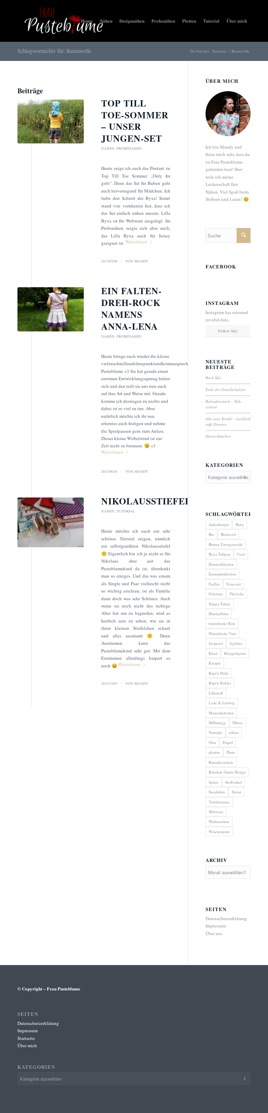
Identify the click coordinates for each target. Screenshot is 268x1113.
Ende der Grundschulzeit (225, 389)
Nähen (107, 148)
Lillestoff (216, 693)
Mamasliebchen (221, 712)
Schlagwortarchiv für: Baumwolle (54, 50)
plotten (214, 752)
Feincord (233, 584)
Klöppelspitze (235, 653)
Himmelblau (219, 613)
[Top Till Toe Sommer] (50, 122)
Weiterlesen (136, 241)
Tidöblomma (219, 802)
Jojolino (236, 643)
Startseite (219, 51)
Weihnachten (219, 821)
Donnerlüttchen (218, 436)
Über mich (27, 1045)
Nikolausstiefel (146, 501)
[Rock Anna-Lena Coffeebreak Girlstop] (50, 309)
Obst (212, 742)
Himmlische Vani (222, 633)
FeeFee (214, 584)
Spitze (213, 782)
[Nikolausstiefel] (50, 522)
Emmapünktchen (222, 574)
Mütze (237, 722)
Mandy (141, 261)
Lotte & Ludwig (222, 702)
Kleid (213, 653)
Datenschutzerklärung (226, 918)
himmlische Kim (222, 623)
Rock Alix (213, 377)
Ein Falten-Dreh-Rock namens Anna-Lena (131, 308)
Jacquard (216, 643)
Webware (216, 811)
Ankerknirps (219, 524)
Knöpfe (215, 663)
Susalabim (217, 791)
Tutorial (126, 511)
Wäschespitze (219, 831)
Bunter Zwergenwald (226, 544)
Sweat (236, 791)
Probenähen (129, 148)
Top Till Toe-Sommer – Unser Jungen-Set (135, 120)
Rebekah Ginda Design (227, 772)
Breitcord (228, 534)
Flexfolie (237, 593)
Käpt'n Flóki (219, 673)
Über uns (214, 933)
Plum (230, 752)
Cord (241, 554)
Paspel (228, 742)
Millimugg (217, 722)
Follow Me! (228, 331)
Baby (240, 524)
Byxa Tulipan (219, 554)
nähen (234, 732)
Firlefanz (216, 593)
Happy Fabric (220, 603)
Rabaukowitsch (221, 762)
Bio (211, 534)
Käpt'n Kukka (220, 682)
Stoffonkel (233, 782)
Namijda (215, 732)
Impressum (216, 926)
